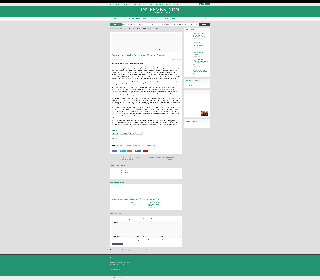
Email (179, 59)
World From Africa (159, 4)
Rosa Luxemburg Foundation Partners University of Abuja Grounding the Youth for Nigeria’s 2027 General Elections (154, 201)
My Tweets (189, 85)
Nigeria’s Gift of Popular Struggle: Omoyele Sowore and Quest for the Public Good (165, 24)
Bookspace (134, 4)
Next (171, 156)
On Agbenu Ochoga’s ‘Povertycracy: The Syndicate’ (128, 24)
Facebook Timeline (192, 121)
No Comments (115, 59)
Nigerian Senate (160, 58)
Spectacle (168, 4)
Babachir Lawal (146, 58)
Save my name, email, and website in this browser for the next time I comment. (156, 240)
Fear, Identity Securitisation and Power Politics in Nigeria (200, 44)
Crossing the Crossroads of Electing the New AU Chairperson (161, 158)
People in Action (126, 4)
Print (174, 59)
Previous (123, 156)
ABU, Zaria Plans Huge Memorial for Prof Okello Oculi (200, 71)
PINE (165, 58)
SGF (174, 58)
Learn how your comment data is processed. (144, 250)
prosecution (169, 58)
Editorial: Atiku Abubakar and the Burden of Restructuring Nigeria (131, 158)
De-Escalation (142, 4)
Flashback (150, 4)
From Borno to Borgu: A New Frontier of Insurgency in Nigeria (120, 199)
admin (118, 58)
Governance (176, 4)
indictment (153, 58)
